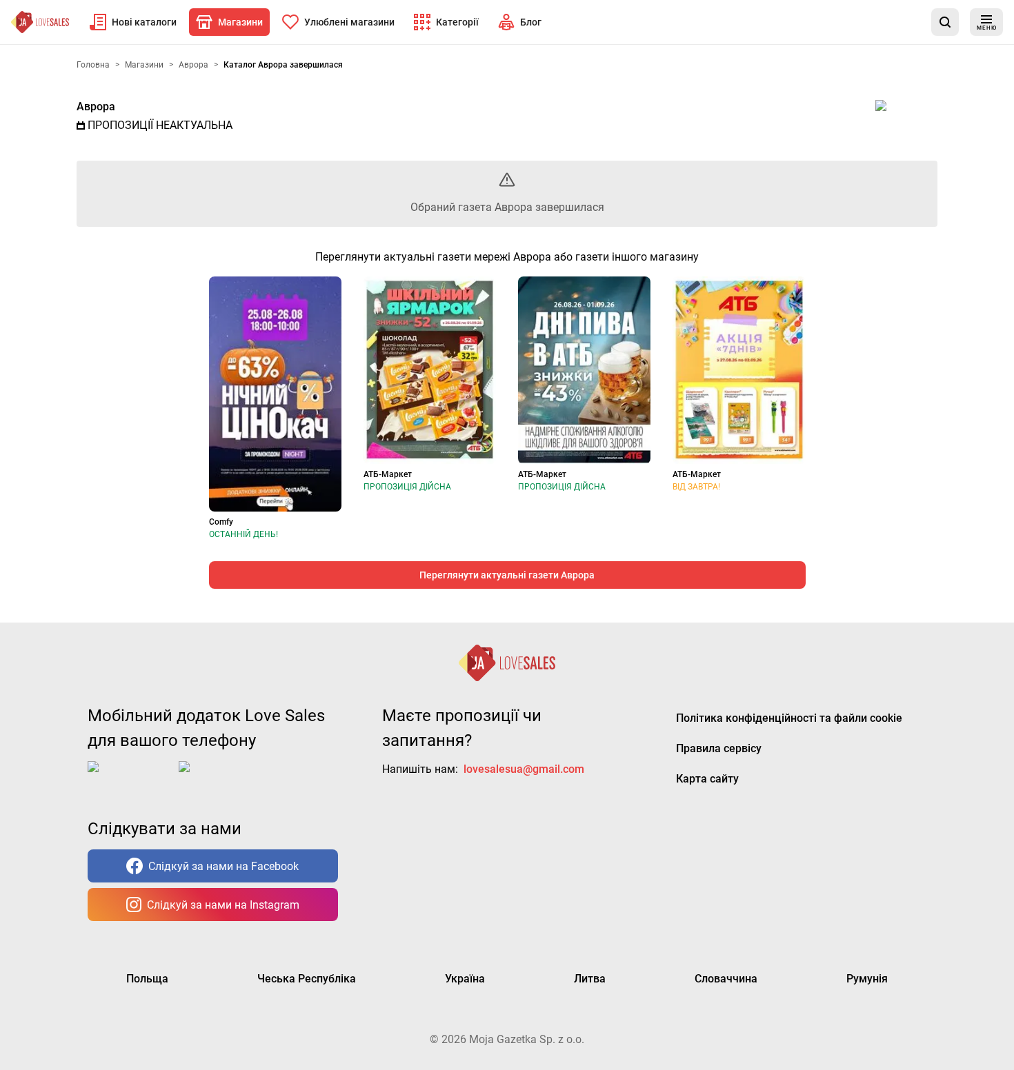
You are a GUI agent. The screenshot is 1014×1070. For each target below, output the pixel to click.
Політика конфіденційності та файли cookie (789, 718)
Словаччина (726, 978)
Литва (590, 978)
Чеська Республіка (306, 978)
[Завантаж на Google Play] (221, 777)
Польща (147, 978)
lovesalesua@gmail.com (524, 769)
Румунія (867, 978)
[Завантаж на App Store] (130, 777)
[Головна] (40, 22)
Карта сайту (707, 778)
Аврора (96, 106)
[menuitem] (133, 22)
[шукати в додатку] (945, 22)
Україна (465, 978)
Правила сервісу (719, 748)
